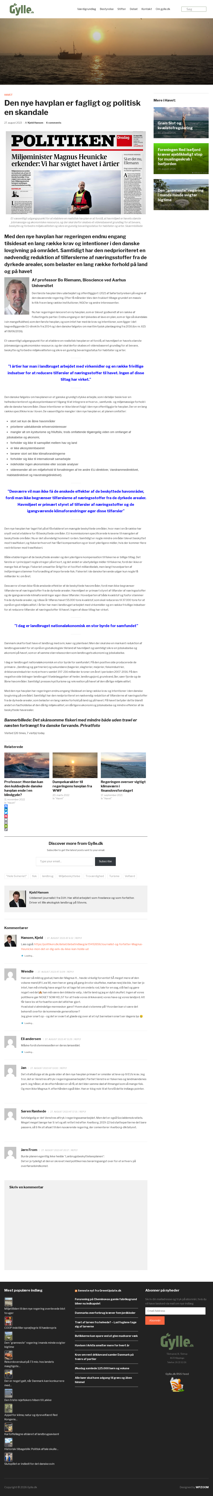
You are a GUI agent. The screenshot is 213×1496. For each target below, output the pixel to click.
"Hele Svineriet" (16, 876)
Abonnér (155, 1320)
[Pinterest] (75, 816)
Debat (134, 9)
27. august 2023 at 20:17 (55, 1150)
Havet (8, 94)
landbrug (47, 876)
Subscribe (105, 861)
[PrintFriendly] (75, 826)
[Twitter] (75, 812)
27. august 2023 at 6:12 (59, 938)
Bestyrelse (107, 9)
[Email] (75, 819)
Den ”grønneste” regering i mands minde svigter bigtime (181, 195)
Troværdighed (95, 876)
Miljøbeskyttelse (69, 876)
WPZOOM (202, 1487)
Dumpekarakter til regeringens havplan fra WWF (72, 786)
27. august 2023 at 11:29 (58, 1039)
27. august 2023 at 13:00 (44, 1068)
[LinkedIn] (75, 809)
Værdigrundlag (86, 9)
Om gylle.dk (163, 9)
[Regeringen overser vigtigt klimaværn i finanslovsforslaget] (123, 765)
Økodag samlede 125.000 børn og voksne (102, 1368)
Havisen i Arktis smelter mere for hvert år (102, 1345)
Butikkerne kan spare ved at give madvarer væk (106, 1336)
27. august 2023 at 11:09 (51, 971)
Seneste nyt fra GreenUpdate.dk (99, 1290)
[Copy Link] (75, 829)
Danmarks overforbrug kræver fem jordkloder (105, 1312)
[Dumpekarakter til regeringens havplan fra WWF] (75, 765)
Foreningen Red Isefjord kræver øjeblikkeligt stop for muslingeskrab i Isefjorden (180, 157)
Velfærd (130, 876)
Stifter (121, 9)
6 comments (53, 122)
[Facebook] (75, 806)
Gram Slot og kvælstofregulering (175, 125)
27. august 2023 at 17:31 (63, 1111)
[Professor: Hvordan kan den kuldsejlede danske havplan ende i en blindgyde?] (26, 765)
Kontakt (146, 9)
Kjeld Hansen (35, 122)
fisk (34, 876)
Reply (78, 938)
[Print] (75, 822)
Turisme (114, 876)
